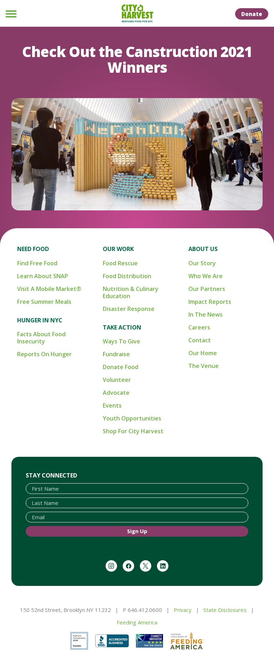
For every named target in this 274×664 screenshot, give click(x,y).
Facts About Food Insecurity (41, 337)
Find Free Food (37, 263)
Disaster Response (128, 309)
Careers (199, 327)
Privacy (183, 609)
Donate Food (120, 367)
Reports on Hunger (44, 354)
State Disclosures (225, 609)
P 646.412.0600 (142, 609)
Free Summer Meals (44, 302)
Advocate (116, 393)
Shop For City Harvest (133, 431)
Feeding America (137, 622)
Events (112, 405)
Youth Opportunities (132, 418)
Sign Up (137, 531)
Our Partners (206, 289)
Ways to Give (121, 341)
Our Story (202, 263)
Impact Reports (209, 302)
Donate (251, 13)
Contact (199, 340)
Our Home (202, 353)
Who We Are (205, 276)
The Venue (203, 366)
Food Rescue (120, 263)
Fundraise (116, 354)
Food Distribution (127, 276)
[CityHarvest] (137, 13)
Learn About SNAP (42, 276)
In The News (205, 314)
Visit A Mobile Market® (49, 289)
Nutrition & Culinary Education (130, 292)
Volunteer (117, 380)
